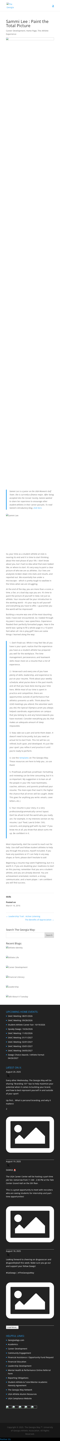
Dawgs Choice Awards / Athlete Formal (26, 1054)
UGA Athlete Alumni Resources (22, 1394)
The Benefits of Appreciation (39, 919)
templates (24, 757)
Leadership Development (19, 1366)
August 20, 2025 (13, 1071)
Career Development (15, 30)
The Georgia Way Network (20, 1389)
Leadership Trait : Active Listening (23, 916)
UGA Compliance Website (20, 1398)
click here (37, 508)
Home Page (31, 30)
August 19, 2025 (13, 1161)
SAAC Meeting (14, 1016)
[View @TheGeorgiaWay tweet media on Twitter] (30, 1247)
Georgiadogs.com (16, 1340)
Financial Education (17, 1361)
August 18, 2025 (13, 1251)
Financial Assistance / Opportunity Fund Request (31, 1357)
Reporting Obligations (18, 1378)
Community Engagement (19, 1353)
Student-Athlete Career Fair (21, 1024)
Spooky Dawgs (14, 1029)
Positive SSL (5, 1439)
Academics (13, 1344)
